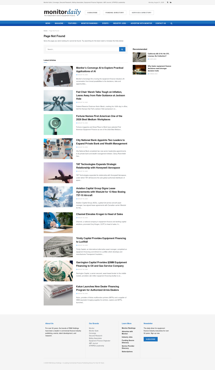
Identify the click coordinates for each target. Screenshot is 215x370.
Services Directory (141, 13)
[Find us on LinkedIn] (170, 2)
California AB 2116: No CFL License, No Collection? (158, 54)
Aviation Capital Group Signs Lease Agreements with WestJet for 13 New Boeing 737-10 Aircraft (100, 191)
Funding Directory (115, 13)
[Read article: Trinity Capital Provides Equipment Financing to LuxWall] (58, 246)
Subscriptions (127, 351)
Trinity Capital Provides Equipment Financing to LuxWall (101, 239)
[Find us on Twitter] (167, 2)
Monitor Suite (48, 2)
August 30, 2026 (82, 74)
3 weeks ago (153, 74)
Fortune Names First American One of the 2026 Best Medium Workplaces (99, 117)
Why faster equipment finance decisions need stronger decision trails (159, 68)
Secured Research (65, 2)
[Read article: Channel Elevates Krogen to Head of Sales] (58, 222)
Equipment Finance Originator (93, 2)
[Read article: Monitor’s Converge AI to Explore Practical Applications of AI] (58, 76)
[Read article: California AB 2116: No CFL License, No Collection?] (139, 57)
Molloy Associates (78, 2)
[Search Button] (171, 23)
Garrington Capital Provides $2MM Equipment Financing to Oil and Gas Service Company (101, 263)
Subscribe (92, 13)
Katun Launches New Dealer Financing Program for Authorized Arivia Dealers (97, 288)
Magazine (59, 23)
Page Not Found (54, 31)
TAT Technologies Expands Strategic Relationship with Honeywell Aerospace (98, 165)
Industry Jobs (119, 23)
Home (45, 31)
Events (105, 23)
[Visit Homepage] (62, 12)
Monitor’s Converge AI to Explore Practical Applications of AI (99, 69)
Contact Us (161, 23)
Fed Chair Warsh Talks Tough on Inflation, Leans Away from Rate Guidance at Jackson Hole (100, 95)
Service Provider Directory (128, 347)
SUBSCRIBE (150, 339)
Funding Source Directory (128, 341)
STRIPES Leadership (118, 2)
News (47, 23)
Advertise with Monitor (141, 23)
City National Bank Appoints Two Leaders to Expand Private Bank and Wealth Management (101, 141)
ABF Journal (107, 2)
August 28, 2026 (82, 217)
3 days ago (152, 59)
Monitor (91, 328)
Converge (56, 2)
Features (72, 23)
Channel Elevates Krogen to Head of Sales (99, 214)
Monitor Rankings (89, 23)
